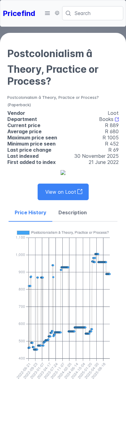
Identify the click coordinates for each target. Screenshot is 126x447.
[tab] (30, 213)
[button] (47, 13)
